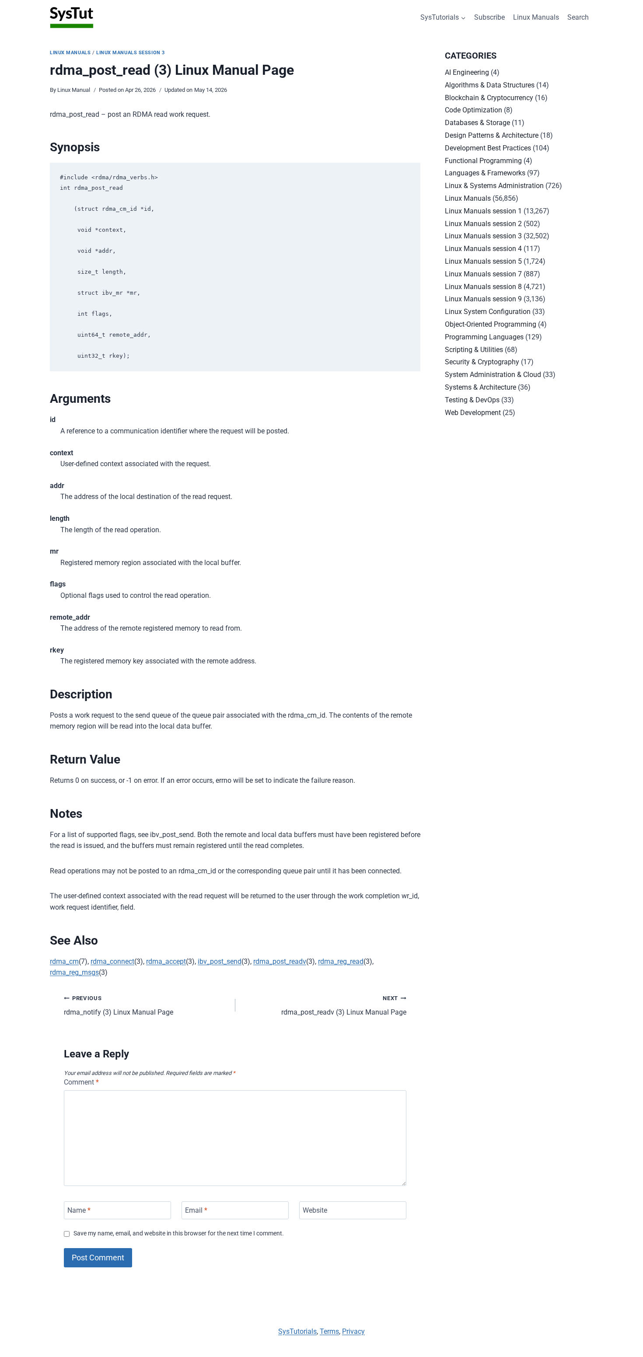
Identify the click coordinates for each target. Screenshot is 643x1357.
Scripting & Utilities (474, 349)
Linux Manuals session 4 (483, 248)
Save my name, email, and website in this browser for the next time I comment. (178, 1233)
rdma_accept (166, 961)
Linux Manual (73, 90)
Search (578, 17)
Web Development (473, 412)
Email (196, 1210)
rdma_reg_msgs (74, 972)
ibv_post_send (219, 961)
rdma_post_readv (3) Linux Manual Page (343, 1006)
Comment (81, 1082)
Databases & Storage (477, 123)
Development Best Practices (488, 148)
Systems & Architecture (480, 387)
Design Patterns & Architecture (491, 135)
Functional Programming (483, 161)
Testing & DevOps (472, 400)
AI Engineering (467, 72)
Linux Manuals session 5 (483, 261)
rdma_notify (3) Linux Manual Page (118, 1006)
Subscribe (489, 17)
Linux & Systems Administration (494, 185)
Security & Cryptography (482, 362)
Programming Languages (484, 337)
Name (79, 1210)
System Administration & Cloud (493, 374)
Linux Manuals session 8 (483, 287)
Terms (329, 1331)
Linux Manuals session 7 (483, 274)
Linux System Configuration (488, 311)
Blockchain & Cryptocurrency (489, 98)
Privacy (353, 1331)
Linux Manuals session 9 (483, 299)
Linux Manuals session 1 (483, 211)
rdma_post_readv (279, 961)
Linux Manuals (536, 17)
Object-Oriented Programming (490, 324)
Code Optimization (473, 110)
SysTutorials (297, 1331)
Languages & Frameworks (485, 173)
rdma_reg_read (340, 961)
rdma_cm (64, 961)
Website (315, 1210)
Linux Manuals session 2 (483, 224)
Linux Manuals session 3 (130, 53)
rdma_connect (112, 961)
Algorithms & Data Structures (490, 85)
